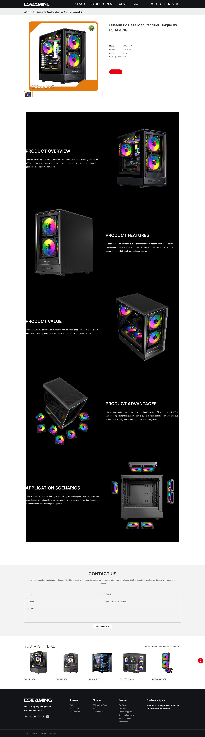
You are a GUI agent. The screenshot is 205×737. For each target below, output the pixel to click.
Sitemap (52, 733)
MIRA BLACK (94, 679)
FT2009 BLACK (127, 679)
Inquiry (116, 72)
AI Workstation (164, 646)
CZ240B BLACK (159, 679)
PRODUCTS (176, 646)
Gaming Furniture (151, 646)
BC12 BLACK (30, 679)
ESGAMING (29, 12)
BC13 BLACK (62, 679)
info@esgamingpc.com (40, 706)
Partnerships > (156, 700)
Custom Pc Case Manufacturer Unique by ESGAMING (59, 12)
